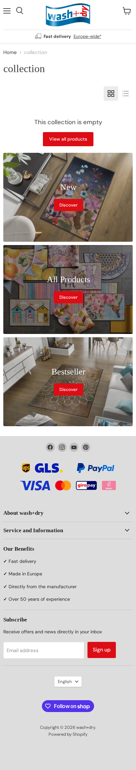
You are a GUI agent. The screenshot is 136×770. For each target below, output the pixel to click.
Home (10, 52)
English (65, 681)
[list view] (125, 93)
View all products (68, 139)
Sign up (102, 649)
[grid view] (111, 93)
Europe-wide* (87, 36)
